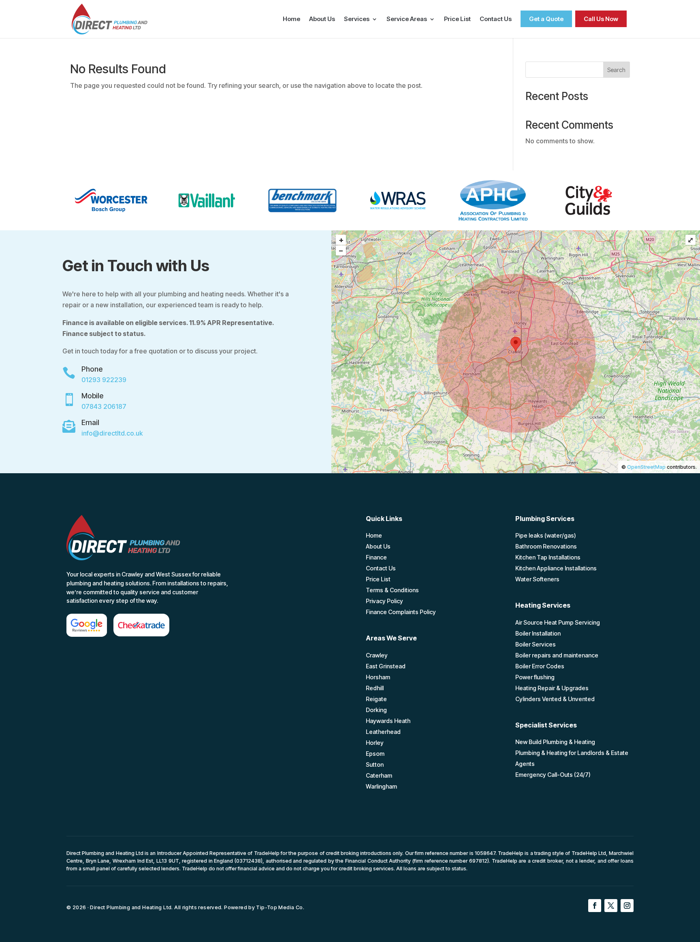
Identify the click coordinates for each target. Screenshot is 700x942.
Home (291, 19)
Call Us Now (601, 19)
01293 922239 (103, 380)
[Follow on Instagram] (627, 905)
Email (90, 422)
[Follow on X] (610, 905)
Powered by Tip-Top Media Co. (264, 907)
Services (356, 19)
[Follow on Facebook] (594, 905)
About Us (322, 19)
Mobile (92, 395)
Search (616, 69)
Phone (91, 369)
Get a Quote (546, 19)
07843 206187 (103, 406)
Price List (457, 19)
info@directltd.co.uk (112, 433)
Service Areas (406, 19)
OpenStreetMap (646, 467)
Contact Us (496, 19)
